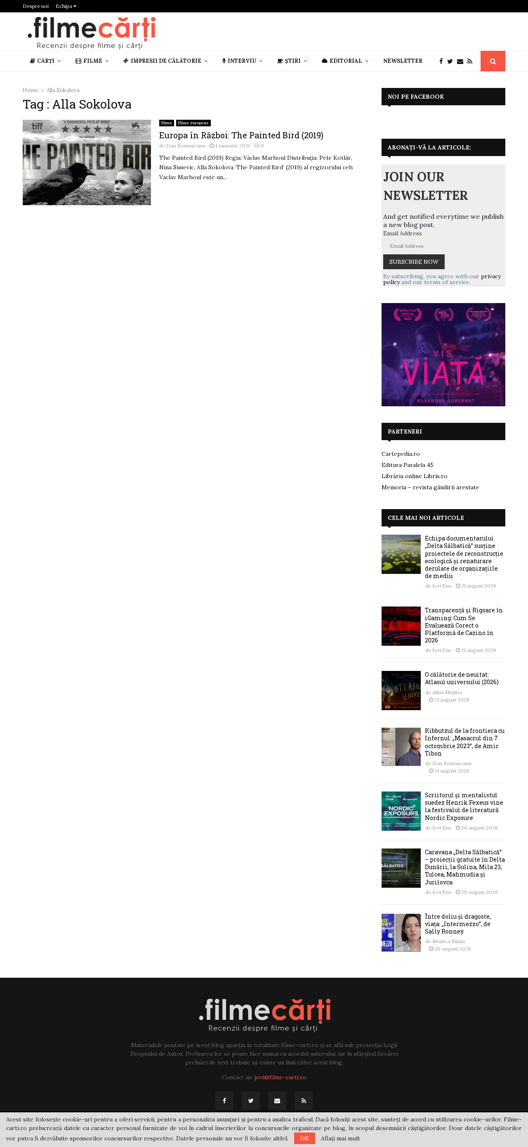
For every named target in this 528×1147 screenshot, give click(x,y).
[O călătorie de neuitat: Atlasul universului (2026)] (401, 690)
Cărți (45, 60)
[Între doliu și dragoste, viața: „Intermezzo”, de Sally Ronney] (401, 932)
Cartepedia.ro (401, 453)
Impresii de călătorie (166, 60)
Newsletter (402, 60)
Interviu (242, 60)
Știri (293, 60)
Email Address (402, 233)
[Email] (462, 61)
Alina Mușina (447, 692)
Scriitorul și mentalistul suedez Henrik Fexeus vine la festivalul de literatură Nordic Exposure (464, 806)
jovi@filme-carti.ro (280, 1077)
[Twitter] (452, 61)
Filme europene (193, 123)
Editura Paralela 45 (408, 465)
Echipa (64, 6)
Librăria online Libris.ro (415, 476)
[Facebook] (443, 61)
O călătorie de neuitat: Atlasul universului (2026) (462, 678)
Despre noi (36, 6)
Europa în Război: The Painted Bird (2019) (241, 135)
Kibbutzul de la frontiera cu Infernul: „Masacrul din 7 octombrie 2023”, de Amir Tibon (464, 742)
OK (304, 1138)
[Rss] (471, 61)
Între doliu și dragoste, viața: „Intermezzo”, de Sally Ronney (458, 923)
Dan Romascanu (185, 145)
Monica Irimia (448, 941)
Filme (92, 60)
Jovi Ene (442, 586)
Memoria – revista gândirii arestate (430, 487)
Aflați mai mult (340, 1138)
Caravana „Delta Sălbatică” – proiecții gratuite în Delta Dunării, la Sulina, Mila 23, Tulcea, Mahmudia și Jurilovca (465, 867)
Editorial (346, 60)
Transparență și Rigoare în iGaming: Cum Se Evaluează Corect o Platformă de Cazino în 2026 (464, 625)
